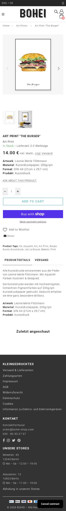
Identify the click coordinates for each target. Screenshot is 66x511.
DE (11, 3)
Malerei (45, 249)
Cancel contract (50, 503)
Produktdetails (17, 260)
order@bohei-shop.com (18, 429)
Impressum (10, 381)
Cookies (8, 403)
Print (53, 249)
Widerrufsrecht (13, 392)
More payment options (33, 221)
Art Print (43, 246)
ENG (4, 3)
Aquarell (28, 246)
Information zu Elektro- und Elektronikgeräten (32, 409)
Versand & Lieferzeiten (18, 370)
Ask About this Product (20, 180)
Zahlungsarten (12, 376)
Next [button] (58, 68)
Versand (42, 260)
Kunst (6, 249)
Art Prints (21, 25)
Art (36, 246)
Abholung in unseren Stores (21, 489)
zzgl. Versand (44, 153)
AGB (5, 387)
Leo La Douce (32, 249)
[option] (33, 64)
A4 (20, 246)
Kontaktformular (14, 425)
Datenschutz (11, 398)
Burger (53, 246)
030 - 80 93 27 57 (14, 433)
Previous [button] (7, 68)
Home (6, 25)
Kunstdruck (17, 249)
